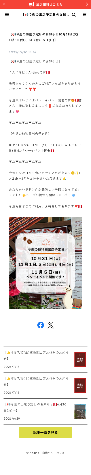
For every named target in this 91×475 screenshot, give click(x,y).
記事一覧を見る (45, 432)
